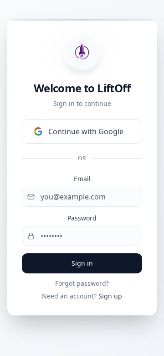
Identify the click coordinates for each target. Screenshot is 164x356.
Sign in (82, 263)
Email (82, 178)
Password (82, 218)
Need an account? (82, 296)
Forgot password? (82, 283)
